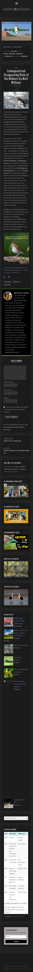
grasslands (7, 284)
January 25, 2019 (16, 85)
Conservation (16, 281)
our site (14, 51)
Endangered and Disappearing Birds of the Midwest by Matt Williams (16, 76)
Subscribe (16, 941)
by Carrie (17, 88)
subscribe (19, 54)
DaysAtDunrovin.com (12, 352)
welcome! (24, 56)
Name (9, 382)
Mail (8, 390)
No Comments (17, 90)
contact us (23, 469)
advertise (12, 54)
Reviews (16, 68)
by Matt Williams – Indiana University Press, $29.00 (16, 270)
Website (6, 398)
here (8, 916)
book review (8, 281)
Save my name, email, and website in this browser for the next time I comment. (16, 409)
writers (23, 466)
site (16, 466)
